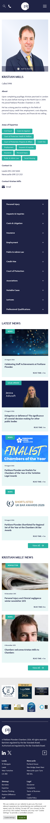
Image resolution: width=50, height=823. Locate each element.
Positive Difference (8, 794)
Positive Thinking (8, 791)
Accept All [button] (22, 817)
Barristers (5, 785)
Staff (3, 798)
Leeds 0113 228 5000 (11, 171)
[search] (4, 6)
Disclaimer (30, 785)
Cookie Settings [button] (9, 817)
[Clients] (8, 691)
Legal (29, 794)
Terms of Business (33, 791)
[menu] (45, 6)
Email (8, 186)
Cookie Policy (32, 798)
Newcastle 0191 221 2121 (12, 174)
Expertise (5, 788)
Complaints (31, 788)
